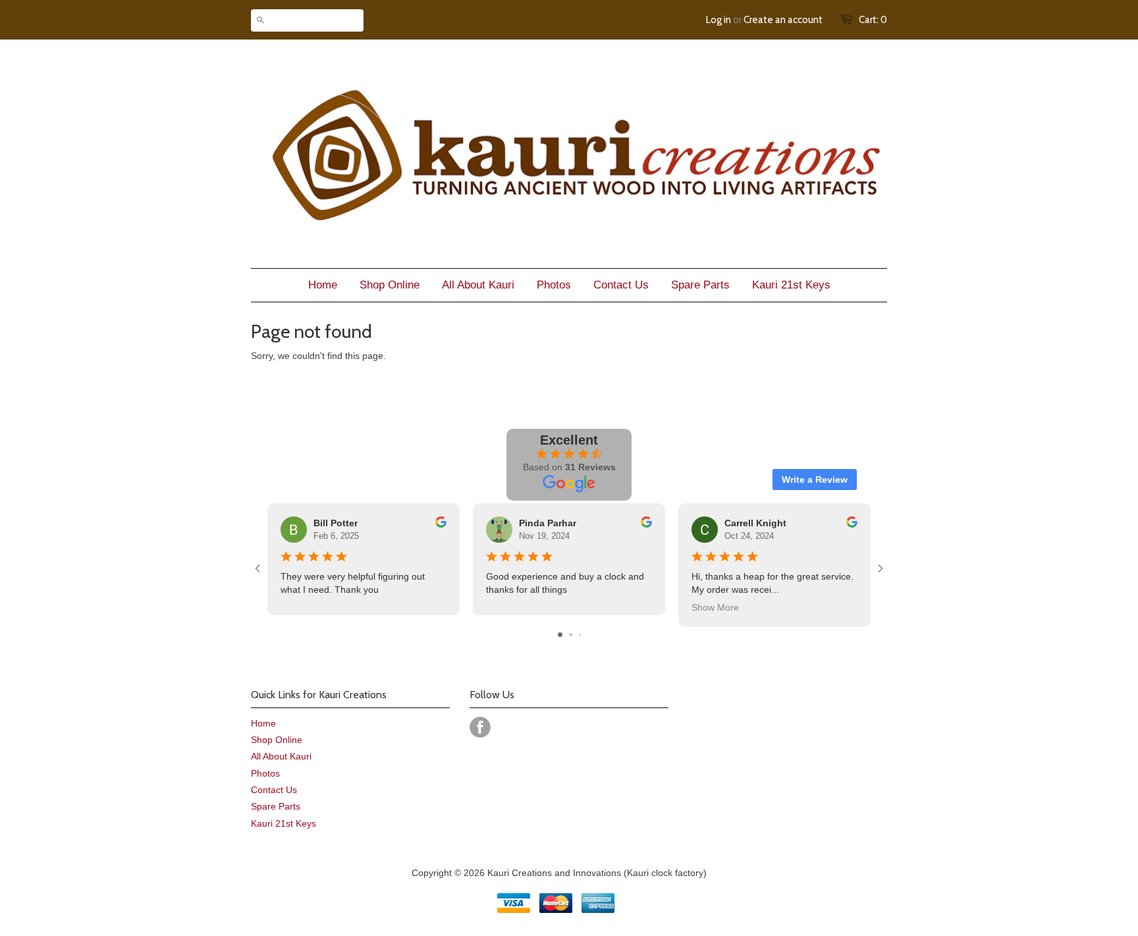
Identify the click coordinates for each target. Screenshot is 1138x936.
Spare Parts (275, 806)
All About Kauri (281, 756)
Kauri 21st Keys (283, 823)
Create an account (783, 20)
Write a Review (815, 479)
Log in (718, 20)
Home (263, 723)
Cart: (873, 20)
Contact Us (274, 790)
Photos (265, 773)
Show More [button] (715, 607)
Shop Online (276, 739)
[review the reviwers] (441, 524)
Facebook (480, 727)
